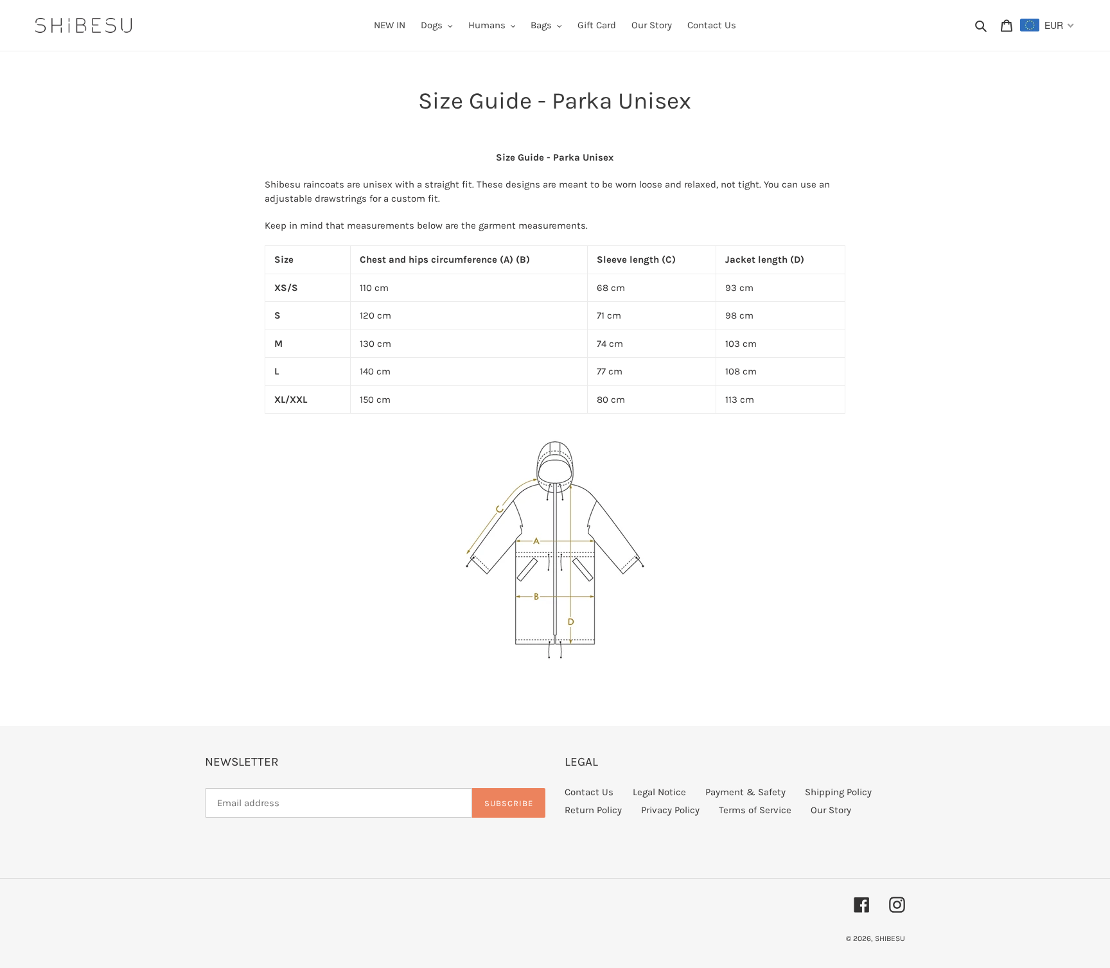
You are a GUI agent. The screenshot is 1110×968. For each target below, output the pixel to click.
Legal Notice (659, 792)
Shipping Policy (838, 792)
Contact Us (589, 792)
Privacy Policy (670, 810)
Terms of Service (755, 810)
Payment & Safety (745, 792)
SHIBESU (890, 938)
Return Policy (593, 810)
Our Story (831, 810)
